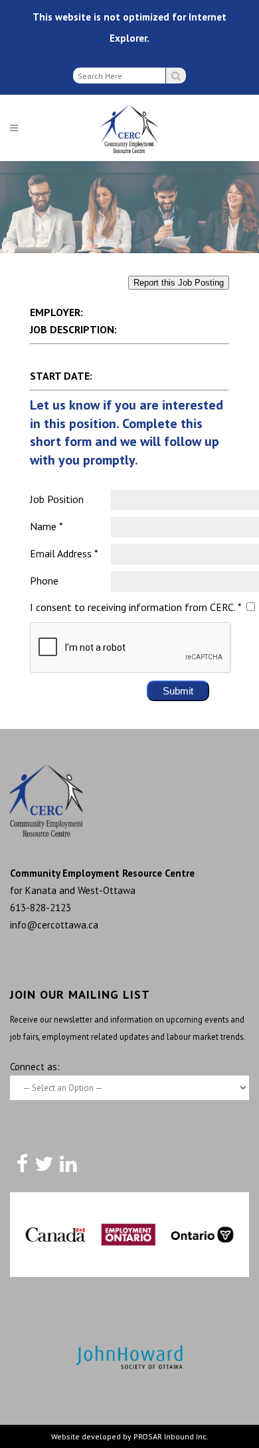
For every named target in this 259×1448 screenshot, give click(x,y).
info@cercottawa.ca (54, 925)
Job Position (57, 499)
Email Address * (64, 553)
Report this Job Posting (178, 283)
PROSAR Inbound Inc (170, 1436)
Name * (46, 526)
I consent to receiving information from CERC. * (135, 607)
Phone (44, 580)
